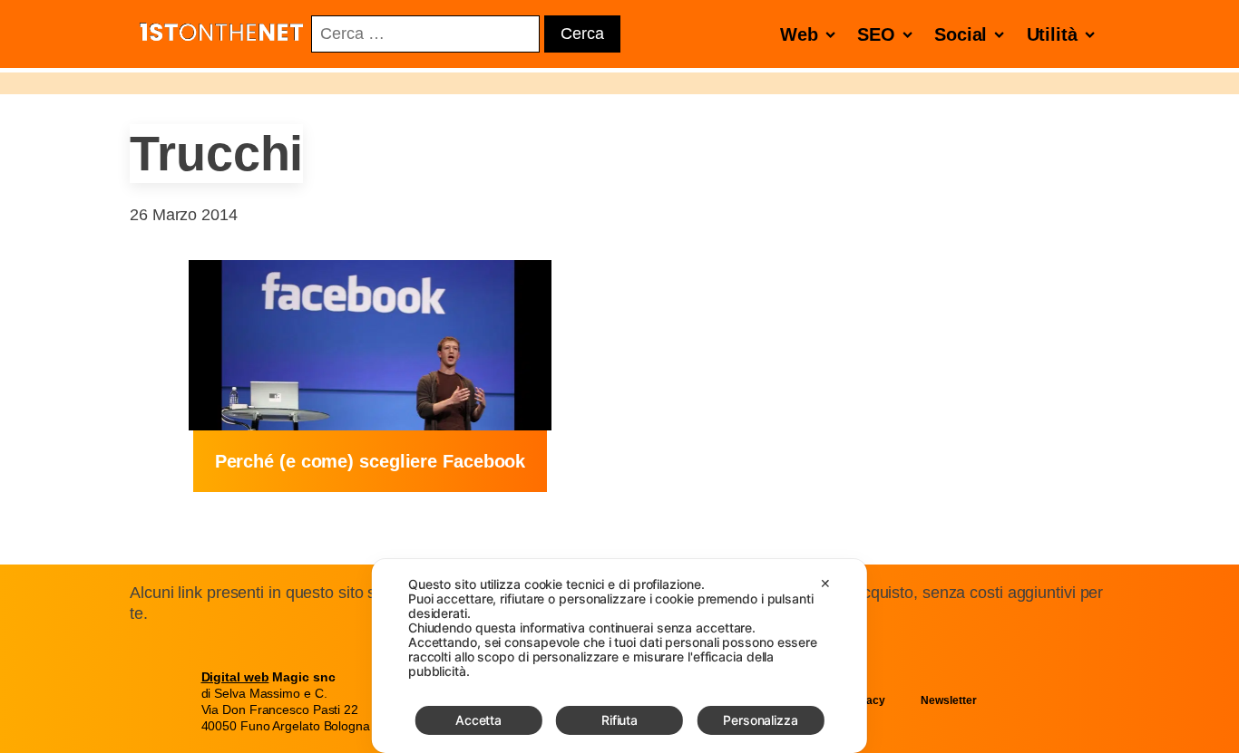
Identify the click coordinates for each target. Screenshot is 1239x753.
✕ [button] (825, 583)
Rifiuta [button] (619, 720)
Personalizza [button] (760, 720)
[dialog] (619, 656)
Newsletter (948, 700)
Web (799, 34)
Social (960, 34)
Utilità (1052, 34)
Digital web (235, 677)
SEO (876, 34)
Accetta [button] (478, 720)
